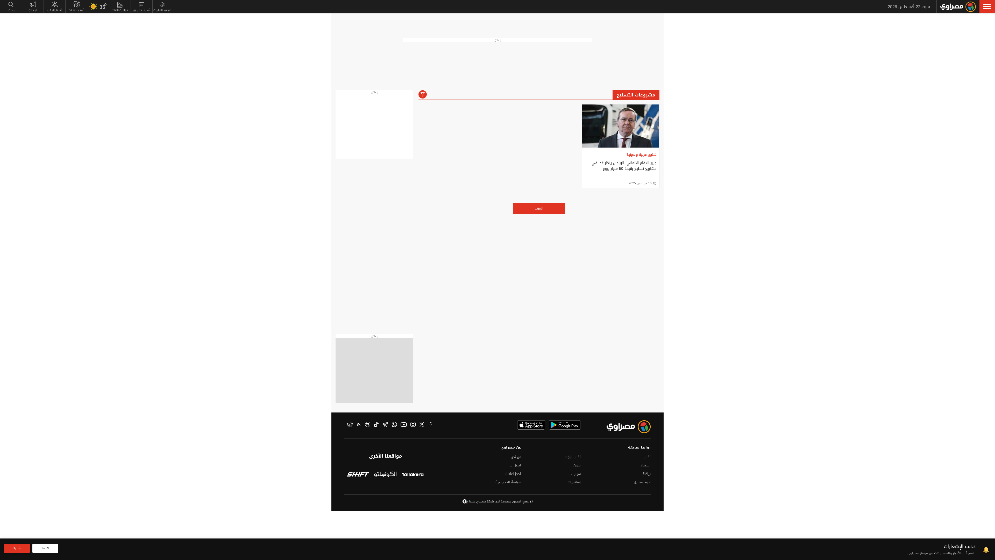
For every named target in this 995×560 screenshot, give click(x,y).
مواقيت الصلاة (120, 10)
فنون (577, 465)
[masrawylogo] (624, 426)
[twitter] (421, 425)
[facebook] (430, 425)
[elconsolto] (385, 475)
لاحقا (45, 548)
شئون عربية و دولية (642, 155)
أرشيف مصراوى (141, 10)
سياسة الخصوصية (508, 482)
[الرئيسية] (958, 7)
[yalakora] (412, 475)
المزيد (539, 208)
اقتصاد (646, 465)
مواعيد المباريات (162, 10)
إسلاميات (574, 482)
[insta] (413, 425)
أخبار (647, 457)
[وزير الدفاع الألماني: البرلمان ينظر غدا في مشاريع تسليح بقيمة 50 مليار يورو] (620, 126)
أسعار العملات (76, 10)
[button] (987, 6)
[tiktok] (376, 425)
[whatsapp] (394, 425)
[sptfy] (367, 425)
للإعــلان (33, 10)
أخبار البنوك (573, 457)
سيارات (576, 474)
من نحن (516, 457)
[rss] (358, 425)
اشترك (17, 548)
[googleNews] (350, 425)
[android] (564, 425)
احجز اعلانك (513, 474)
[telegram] (385, 425)
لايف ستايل (642, 482)
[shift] (358, 475)
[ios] (531, 425)
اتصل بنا (515, 465)
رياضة (647, 474)
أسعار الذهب (54, 10)
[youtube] (404, 425)
